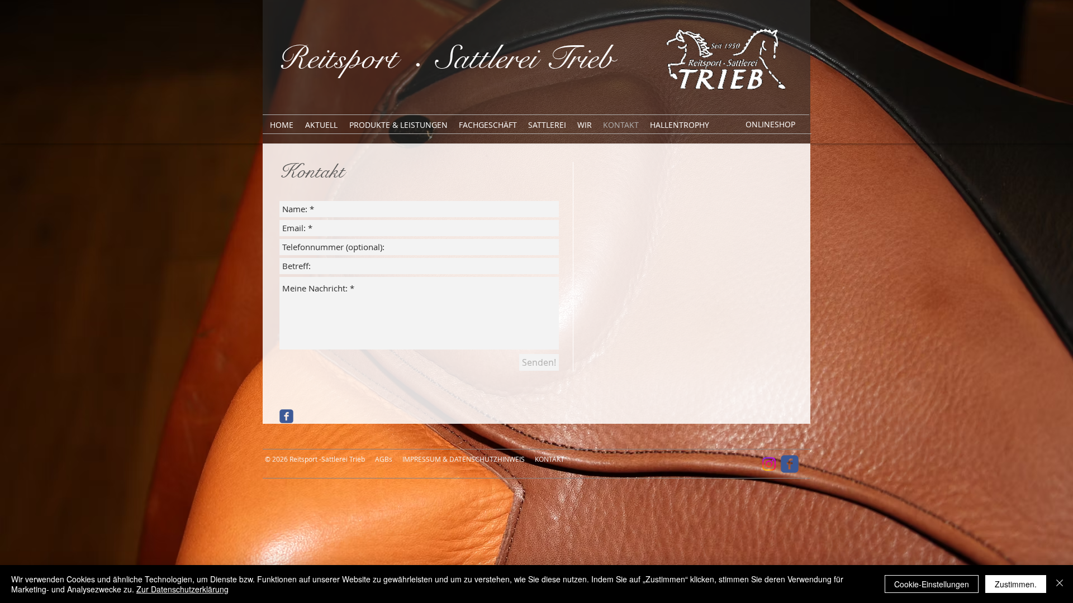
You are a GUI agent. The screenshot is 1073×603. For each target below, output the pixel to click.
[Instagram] (769, 464)
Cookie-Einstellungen (931, 584)
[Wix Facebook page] (286, 416)
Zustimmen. (1016, 584)
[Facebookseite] (790, 464)
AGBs (383, 458)
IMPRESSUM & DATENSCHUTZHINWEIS (463, 458)
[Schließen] (1059, 584)
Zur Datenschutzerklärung (182, 589)
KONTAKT (549, 458)
